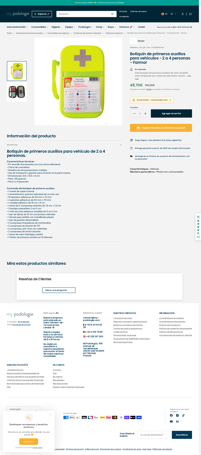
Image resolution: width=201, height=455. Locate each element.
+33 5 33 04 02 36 (92, 326)
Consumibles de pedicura (58, 33)
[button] (189, 14)
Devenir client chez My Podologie (68, 387)
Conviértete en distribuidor (172, 321)
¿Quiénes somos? (15, 370)
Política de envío (92, 449)
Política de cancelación (162, 449)
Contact (57, 370)
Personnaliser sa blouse (124, 335)
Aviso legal (146, 449)
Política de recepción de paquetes (175, 328)
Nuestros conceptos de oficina (128, 325)
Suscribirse (182, 434)
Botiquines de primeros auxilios (29, 33)
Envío (149, 89)
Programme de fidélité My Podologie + (131, 338)
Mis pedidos (58, 380)
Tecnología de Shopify (21, 324)
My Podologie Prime (122, 342)
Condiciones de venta (131, 449)
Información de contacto (110, 449)
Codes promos (120, 331)
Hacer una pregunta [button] (56, 290)
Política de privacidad (55, 449)
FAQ (9, 387)
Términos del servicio (75, 449)
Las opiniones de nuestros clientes (175, 335)
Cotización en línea (122, 318)
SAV (55, 373)
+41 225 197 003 (94, 336)
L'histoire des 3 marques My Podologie (25, 380)
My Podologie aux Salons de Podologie (25, 383)
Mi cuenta (57, 376)
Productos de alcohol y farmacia (87, 33)
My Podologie (23, 322)
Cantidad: (134, 107)
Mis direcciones (60, 383)
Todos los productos (114, 33)
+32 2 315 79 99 (94, 332)
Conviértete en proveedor (171, 318)
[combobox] (86, 14)
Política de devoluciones (171, 331)
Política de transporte (169, 325)
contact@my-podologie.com (91, 319)
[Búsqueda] (113, 14)
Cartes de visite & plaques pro (127, 328)
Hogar (9, 33)
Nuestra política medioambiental (23, 373)
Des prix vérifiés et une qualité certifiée (25, 376)
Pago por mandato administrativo (130, 321)
